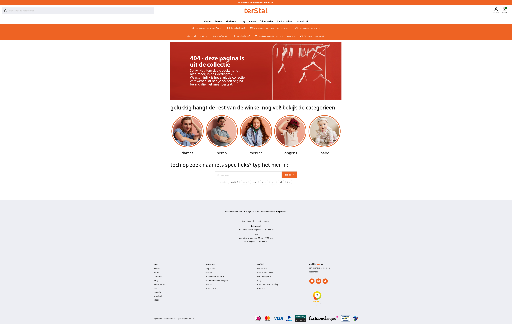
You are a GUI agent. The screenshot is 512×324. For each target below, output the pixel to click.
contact (208, 272)
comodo (157, 292)
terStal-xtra (262, 268)
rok (281, 182)
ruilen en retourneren (215, 276)
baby (156, 280)
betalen (208, 284)
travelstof (234, 182)
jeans (245, 182)
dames (157, 268)
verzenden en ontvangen (216, 280)
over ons (261, 288)
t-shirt (254, 182)
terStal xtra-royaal (265, 272)
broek (264, 182)
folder (156, 300)
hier (318, 264)
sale (155, 288)
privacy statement (186, 318)
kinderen (158, 276)
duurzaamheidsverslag (267, 284)
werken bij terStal (265, 276)
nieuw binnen (160, 284)
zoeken (288, 175)
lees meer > (314, 271)
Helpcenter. (281, 211)
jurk (273, 182)
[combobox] (78, 10)
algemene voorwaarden (164, 318)
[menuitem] (207, 21)
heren (156, 272)
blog (259, 280)
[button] (496, 10)
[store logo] (256, 10)
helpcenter (210, 268)
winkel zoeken (211, 288)
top (288, 182)
